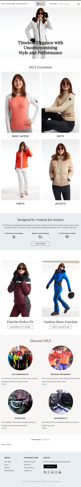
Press (6, 464)
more (4, 384)
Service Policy (29, 467)
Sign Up (50, 466)
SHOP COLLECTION (60, 327)
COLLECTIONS (10, 4)
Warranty (27, 464)
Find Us (7, 467)
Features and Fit (22, 4)
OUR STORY (40, 244)
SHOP (3, 4)
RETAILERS (53, 4)
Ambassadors (9, 470)
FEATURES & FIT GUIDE (20, 327)
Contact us (28, 470)
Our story (7, 461)
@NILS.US (45, 439)
